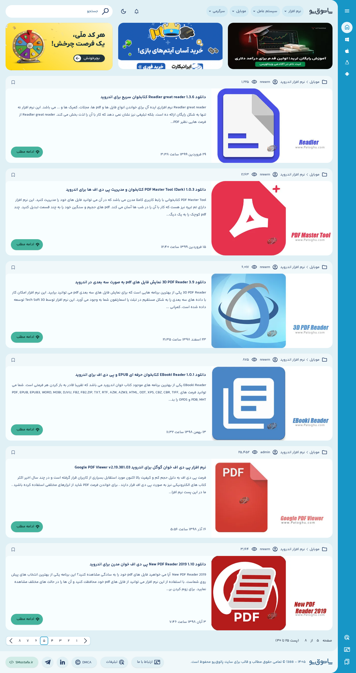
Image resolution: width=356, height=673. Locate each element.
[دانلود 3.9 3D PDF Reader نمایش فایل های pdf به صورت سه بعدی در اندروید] (272, 311)
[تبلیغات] (347, 637)
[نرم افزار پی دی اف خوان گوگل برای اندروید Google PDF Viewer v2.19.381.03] (272, 498)
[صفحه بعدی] (10, 641)
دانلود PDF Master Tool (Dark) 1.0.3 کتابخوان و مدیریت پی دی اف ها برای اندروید (136, 190)
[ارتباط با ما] (347, 650)
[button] (77, 641)
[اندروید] (347, 74)
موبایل (314, 82)
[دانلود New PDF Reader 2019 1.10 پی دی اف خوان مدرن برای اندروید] (272, 593)
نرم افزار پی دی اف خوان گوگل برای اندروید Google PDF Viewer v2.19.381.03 (140, 467)
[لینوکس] (347, 63)
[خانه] (347, 27)
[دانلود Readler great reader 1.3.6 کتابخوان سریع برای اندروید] (272, 125)
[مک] (347, 51)
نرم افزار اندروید (292, 82)
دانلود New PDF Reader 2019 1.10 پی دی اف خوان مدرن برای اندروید (148, 564)
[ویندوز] (347, 39)
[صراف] (59, 47)
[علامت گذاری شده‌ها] (347, 662)
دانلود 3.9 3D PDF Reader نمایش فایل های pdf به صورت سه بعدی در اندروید (140, 282)
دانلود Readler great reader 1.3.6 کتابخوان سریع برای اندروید (153, 97)
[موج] (280, 47)
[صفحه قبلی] (85, 641)
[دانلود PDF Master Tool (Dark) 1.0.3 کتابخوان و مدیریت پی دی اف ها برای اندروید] (272, 218)
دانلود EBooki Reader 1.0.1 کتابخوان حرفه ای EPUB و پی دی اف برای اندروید (140, 375)
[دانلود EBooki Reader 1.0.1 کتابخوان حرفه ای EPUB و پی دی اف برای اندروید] (272, 403)
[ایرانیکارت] (170, 47)
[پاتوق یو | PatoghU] (321, 11)
